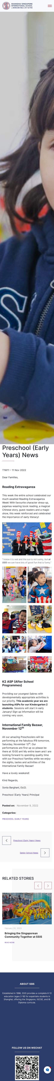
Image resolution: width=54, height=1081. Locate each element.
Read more (10, 942)
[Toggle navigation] (50, 6)
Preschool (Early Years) (15, 819)
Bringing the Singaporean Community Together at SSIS (23, 935)
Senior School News (29, 853)
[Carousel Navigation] (27, 885)
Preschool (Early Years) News (26, 840)
